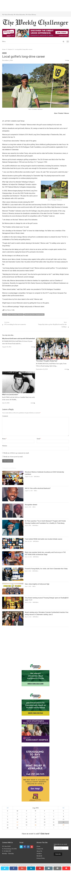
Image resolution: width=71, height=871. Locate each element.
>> (63, 808)
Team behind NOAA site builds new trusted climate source (43, 539)
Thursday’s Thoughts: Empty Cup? (46, 361)
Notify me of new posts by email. (13, 457)
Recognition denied (31, 505)
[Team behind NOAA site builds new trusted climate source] (12, 539)
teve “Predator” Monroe (16, 314)
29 (63, 825)
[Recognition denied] (12, 505)
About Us (39, 851)
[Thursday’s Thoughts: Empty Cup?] (52, 339)
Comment (5, 416)
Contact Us (40, 849)
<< (7, 808)
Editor (35, 490)
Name (4, 439)
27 (17, 814)
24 (17, 825)
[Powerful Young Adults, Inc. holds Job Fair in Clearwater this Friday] (12, 569)
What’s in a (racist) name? (10, 395)
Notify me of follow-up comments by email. (16, 453)
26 (35, 825)
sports (5, 314)
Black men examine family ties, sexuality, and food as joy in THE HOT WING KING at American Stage (45, 553)
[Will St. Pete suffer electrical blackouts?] (12, 488)
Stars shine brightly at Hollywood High (37, 584)
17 (17, 822)
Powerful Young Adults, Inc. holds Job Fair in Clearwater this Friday (46, 569)
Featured (4, 53)
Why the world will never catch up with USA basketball (18, 339)
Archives (39, 853)
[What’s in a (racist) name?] (18, 372)
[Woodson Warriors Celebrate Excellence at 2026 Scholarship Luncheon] (12, 472)
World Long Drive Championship (34, 314)
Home (38, 846)
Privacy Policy (41, 858)
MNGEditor (37, 476)
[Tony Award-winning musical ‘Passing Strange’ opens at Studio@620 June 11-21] (12, 598)
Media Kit (39, 856)
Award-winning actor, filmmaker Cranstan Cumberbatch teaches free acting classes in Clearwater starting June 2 (46, 613)
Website (4, 446)
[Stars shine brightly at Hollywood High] (12, 584)
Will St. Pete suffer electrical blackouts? (38, 488)
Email (39, 439)
